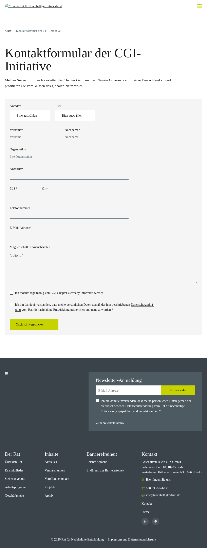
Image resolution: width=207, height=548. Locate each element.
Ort (45, 188)
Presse (146, 512)
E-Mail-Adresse (21, 227)
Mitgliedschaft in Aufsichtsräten (30, 247)
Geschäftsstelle (14, 495)
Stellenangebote (15, 478)
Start (8, 31)
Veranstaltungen (55, 470)
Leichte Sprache (97, 462)
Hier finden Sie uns (158, 479)
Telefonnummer (20, 208)
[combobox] (30, 115)
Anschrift (16, 169)
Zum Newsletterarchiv (110, 423)
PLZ (13, 188)
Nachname (72, 130)
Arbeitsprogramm (16, 487)
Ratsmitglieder (14, 470)
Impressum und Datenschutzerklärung (132, 539)
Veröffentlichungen (57, 478)
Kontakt (147, 503)
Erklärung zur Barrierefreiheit (105, 470)
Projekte (50, 487)
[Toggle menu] (199, 6)
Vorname (16, 130)
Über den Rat (13, 462)
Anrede (15, 106)
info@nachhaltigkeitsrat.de (163, 495)
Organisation (18, 149)
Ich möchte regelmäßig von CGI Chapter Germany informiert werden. (59, 293)
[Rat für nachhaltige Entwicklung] (33, 6)
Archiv (49, 495)
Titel (58, 106)
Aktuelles (51, 462)
